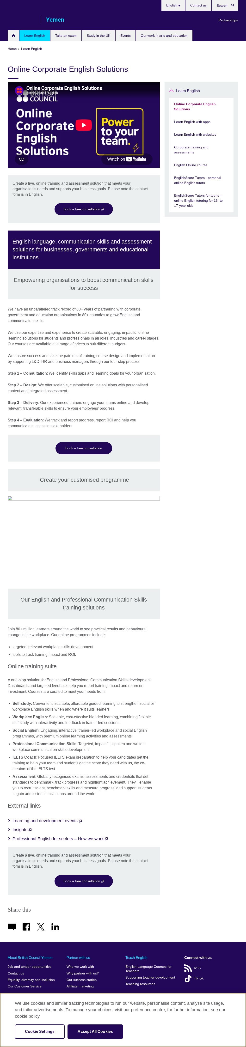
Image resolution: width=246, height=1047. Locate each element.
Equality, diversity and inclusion (31, 980)
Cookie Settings (40, 1031)
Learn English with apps (192, 122)
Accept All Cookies (95, 1031)
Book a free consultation (82, 209)
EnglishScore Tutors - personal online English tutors (197, 180)
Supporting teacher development (150, 977)
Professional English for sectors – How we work (58, 838)
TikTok (198, 978)
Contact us (198, 5)
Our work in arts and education (164, 35)
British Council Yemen (22, 20)
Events (125, 35)
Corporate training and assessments (191, 149)
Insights (20, 829)
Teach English (136, 958)
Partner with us (78, 958)
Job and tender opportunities (29, 966)
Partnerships (228, 20)
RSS (197, 968)
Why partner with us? (83, 973)
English (172, 5)
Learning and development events (45, 820)
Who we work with (80, 966)
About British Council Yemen (30, 958)
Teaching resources (140, 984)
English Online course (190, 165)
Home (13, 35)
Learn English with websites (195, 134)
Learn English (34, 35)
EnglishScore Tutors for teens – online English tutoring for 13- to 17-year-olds (198, 200)
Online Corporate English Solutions (195, 106)
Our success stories (82, 980)
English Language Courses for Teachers (148, 969)
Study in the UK (98, 35)
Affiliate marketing (80, 986)
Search (235, 6)
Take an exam (66, 35)
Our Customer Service (25, 986)
